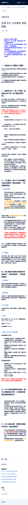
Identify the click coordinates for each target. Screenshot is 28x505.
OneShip (3, 7)
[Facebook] (2, 459)
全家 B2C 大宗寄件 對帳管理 (8, 474)
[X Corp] (4, 459)
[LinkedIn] (6, 459)
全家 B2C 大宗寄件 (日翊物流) (18, 7)
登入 (24, 2)
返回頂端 (3, 464)
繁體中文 (19, 2)
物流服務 (9, 7)
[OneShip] (5, 2)
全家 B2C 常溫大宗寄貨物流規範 (9, 471)
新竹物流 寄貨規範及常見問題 (8, 479)
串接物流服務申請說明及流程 (8, 482)
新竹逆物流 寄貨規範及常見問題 (9, 476)
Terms (3, 502)
